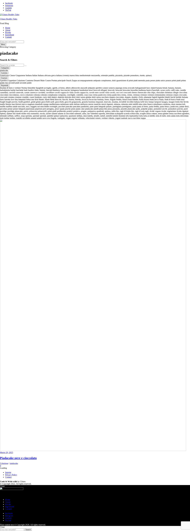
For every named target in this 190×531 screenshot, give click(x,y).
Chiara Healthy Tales (8, 19)
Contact (8, 477)
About (7, 30)
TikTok (8, 10)
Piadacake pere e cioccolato (18, 458)
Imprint (8, 472)
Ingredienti (9, 35)
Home (7, 28)
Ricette (8, 32)
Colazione (4, 463)
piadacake (14, 463)
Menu (3, 44)
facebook (9, 3)
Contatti (8, 37)
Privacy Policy (11, 475)
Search (28, 530)
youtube (8, 8)
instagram (9, 5)
